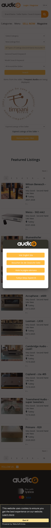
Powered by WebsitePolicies (13, 524)
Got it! (25, 520)
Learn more (8, 514)
